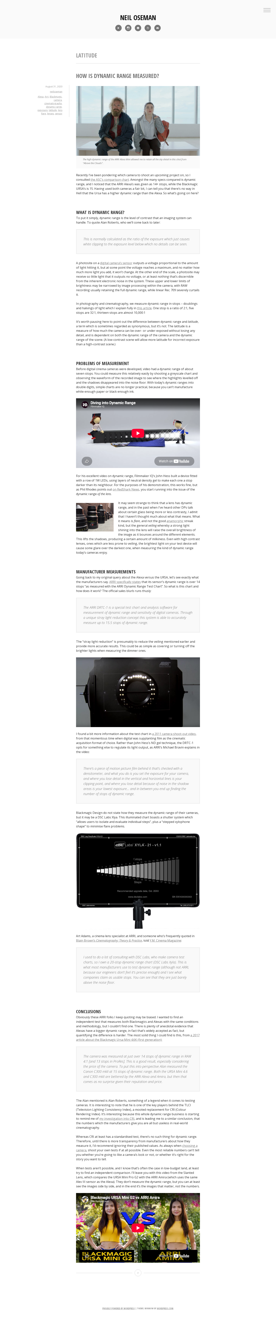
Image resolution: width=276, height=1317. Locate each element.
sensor (58, 113)
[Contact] (157, 28)
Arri (47, 96)
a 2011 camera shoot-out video (174, 734)
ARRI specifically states (125, 582)
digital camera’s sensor (116, 263)
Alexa (41, 96)
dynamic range (54, 106)
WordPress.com (165, 1308)
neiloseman (56, 91)
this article (144, 308)
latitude (53, 110)
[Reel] (118, 28)
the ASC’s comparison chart (109, 180)
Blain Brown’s (109, 940)
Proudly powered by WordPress (118, 1308)
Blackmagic (56, 96)
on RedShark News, (126, 489)
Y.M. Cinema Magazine (165, 940)
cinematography (53, 103)
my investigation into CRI (116, 1119)
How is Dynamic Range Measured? (117, 76)
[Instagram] (128, 28)
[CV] (147, 28)
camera (58, 100)
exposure (43, 110)
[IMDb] (138, 28)
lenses (50, 113)
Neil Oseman (138, 17)
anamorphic (175, 521)
